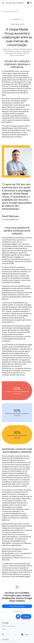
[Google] (5, 623)
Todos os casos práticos (10, 11)
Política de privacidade (8, 626)
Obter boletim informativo (17, 606)
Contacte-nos (17, 611)
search (31, 3)
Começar (26, 616)
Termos (4, 629)
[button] (11, 639)
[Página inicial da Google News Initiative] (14, 3)
